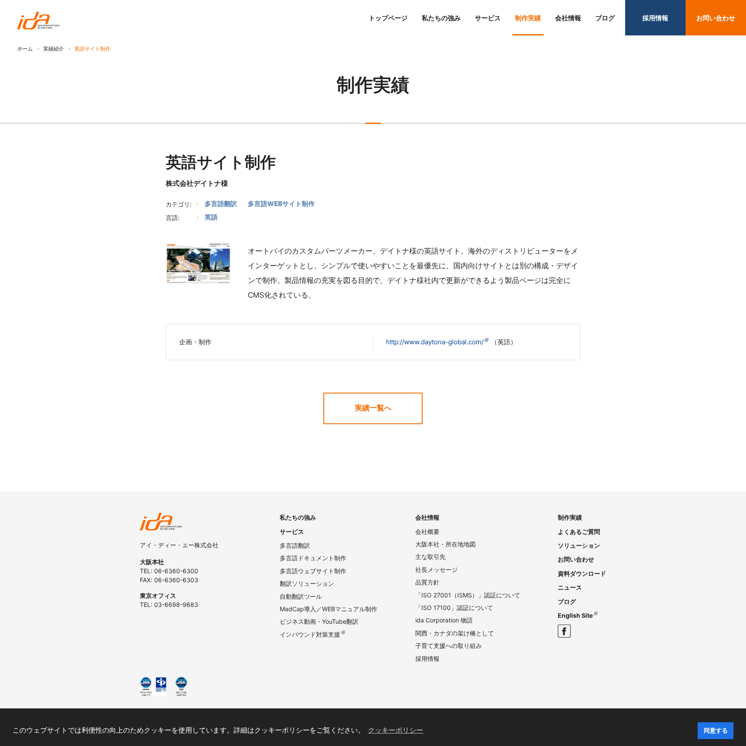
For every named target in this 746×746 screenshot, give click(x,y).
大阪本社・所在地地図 (445, 544)
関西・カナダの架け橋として (454, 633)
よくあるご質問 (579, 531)
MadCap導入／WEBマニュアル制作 (328, 609)
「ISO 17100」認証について (454, 607)
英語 (211, 217)
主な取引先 (430, 556)
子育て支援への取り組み (448, 645)
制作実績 (528, 18)
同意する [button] (716, 730)
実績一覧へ (373, 407)
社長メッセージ (436, 569)
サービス (488, 18)
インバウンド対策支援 (310, 634)
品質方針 (427, 582)
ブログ (605, 18)
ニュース (570, 587)
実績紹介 (53, 49)
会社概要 (427, 531)
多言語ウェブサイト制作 (313, 571)
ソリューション (579, 545)
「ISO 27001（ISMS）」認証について (467, 595)
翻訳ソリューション (307, 583)
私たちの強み (441, 18)
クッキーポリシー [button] (395, 730)
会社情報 (568, 18)
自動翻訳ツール (301, 596)
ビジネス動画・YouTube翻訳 (319, 621)
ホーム (25, 49)
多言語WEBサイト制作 (281, 204)
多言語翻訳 (221, 204)
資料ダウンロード (582, 573)
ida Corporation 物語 (444, 620)
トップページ (388, 18)
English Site (575, 615)
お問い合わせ (715, 18)
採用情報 (655, 18)
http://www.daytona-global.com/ (435, 342)
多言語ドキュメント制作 (313, 558)
